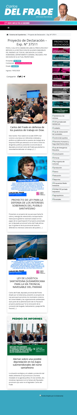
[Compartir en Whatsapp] (22, 77)
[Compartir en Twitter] (20, 77)
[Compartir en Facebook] (18, 77)
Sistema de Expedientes (18, 35)
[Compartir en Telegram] (24, 77)
